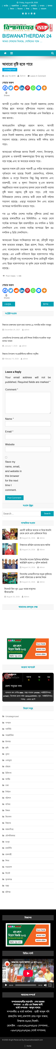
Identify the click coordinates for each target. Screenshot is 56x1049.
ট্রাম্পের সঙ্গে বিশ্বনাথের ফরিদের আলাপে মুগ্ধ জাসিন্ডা (48, 304)
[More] (44, 87)
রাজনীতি (33, 6)
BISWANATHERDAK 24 (27, 36)
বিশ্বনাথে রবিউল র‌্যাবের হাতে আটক (35, 544)
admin (23, 76)
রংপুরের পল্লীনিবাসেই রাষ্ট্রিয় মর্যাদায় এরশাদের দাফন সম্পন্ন (10, 304)
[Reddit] (16, 87)
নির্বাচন (8, 791)
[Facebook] (5, 87)
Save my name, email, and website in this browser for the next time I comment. (13, 476)
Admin (42, 538)
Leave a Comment (38, 76)
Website (10, 444)
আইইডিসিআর (47, 696)
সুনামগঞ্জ (8, 879)
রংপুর (7, 842)
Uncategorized (10, 69)
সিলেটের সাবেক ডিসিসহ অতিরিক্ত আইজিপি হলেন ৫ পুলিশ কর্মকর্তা (34, 561)
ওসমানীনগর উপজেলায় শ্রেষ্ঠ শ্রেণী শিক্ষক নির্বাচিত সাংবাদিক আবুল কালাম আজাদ (26, 339)
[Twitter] (10, 87)
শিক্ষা (27, 9)
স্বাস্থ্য (7, 885)
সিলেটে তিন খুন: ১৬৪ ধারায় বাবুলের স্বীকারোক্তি (19, 590)
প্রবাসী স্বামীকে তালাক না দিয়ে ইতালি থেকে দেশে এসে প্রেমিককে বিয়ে (35, 532)
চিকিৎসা (8, 773)
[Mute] (45, 985)
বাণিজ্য (7, 804)
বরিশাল (8, 798)
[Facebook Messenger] (38, 87)
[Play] (6, 985)
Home (29, 1046)
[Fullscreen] (50, 985)
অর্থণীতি (8, 729)
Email (9, 431)
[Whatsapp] (33, 87)
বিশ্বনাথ (35, 9)
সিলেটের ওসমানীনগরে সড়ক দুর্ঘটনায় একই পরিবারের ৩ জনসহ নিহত (36, 576)
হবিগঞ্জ (7, 892)
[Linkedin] (21, 87)
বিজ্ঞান (12, 9)
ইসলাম (50, 6)
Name (9, 419)
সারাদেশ (43, 9)
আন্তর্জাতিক (15, 6)
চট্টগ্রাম (7, 766)
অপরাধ (42, 6)
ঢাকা (7, 785)
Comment (11, 389)
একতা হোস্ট (31, 699)
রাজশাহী (8, 854)
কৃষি (6, 747)
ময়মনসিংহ (9, 829)
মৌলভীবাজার (10, 835)
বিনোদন (20, 9)
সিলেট (7, 873)
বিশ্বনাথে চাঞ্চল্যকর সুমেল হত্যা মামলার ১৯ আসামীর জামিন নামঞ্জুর (26, 325)
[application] (28, 973)
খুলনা (7, 754)
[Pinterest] (27, 87)
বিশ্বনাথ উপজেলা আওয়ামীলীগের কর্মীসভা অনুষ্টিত (20, 354)
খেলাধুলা (24, 6)
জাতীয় (6, 6)
